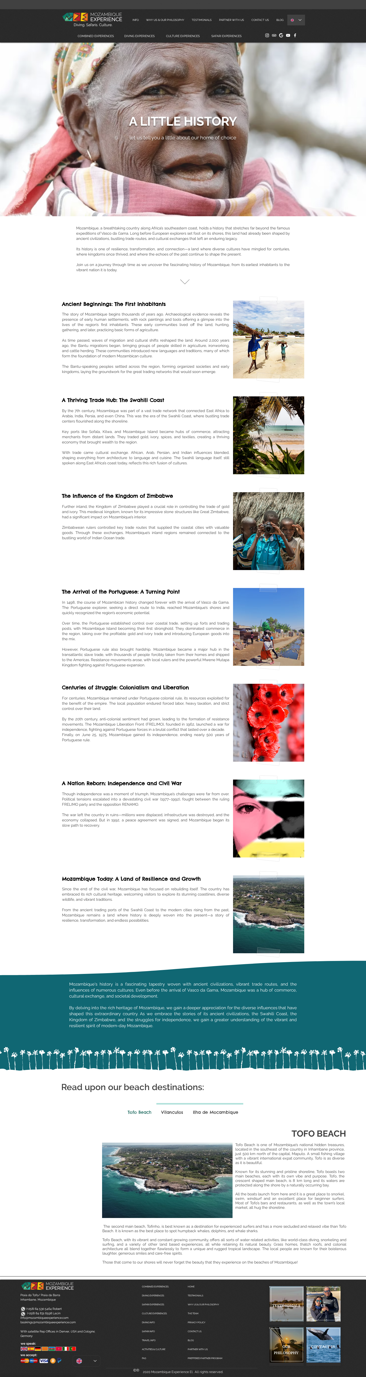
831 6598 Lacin (50, 1313)
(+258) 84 (30, 1313)
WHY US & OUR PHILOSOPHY (203, 1304)
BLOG (191, 1340)
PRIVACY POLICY (196, 1322)
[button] (260, 20)
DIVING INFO (148, 1322)
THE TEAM (193, 1313)
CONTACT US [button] (194, 1331)
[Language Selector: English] (296, 20)
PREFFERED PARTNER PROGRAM (205, 1358)
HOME (191, 1286)
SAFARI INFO (148, 1331)
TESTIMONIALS (195, 1295)
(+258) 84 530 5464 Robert (41, 1309)
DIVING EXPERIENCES (153, 1295)
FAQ (144, 1358)
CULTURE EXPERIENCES (154, 1313)
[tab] (139, 1111)
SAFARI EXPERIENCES (153, 1304)
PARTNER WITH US (198, 1349)
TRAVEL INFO (149, 1340)
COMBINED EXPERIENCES (155, 1286)
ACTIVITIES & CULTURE (153, 1349)
